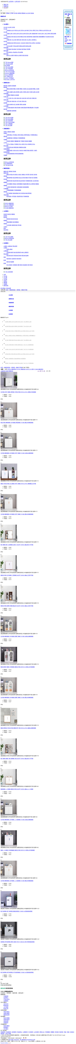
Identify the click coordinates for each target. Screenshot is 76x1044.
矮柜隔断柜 (42, 36)
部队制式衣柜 (17, 255)
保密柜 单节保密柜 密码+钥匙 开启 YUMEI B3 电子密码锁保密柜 (18, 941)
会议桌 (5, 41)
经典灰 (16, 174)
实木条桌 (19, 49)
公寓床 (5, 246)
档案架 (37, 184)
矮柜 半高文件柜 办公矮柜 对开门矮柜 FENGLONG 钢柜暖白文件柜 (18, 483)
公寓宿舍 (9, 246)
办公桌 (5, 27)
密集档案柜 (9, 222)
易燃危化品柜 (22, 147)
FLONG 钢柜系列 (21, 369)
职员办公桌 (48, 30)
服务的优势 (7, 1014)
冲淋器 (25, 150)
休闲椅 (5, 103)
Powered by (6, 1042)
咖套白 (24, 174)
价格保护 (6, 1022)
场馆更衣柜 (15, 225)
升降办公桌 (42, 30)
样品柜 (26, 141)
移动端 (5, 7)
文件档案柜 (9, 184)
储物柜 (5, 185)
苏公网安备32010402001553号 (27, 1039)
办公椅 (9, 27)
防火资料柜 (32, 184)
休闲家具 (14, 1032)
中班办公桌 (17, 30)
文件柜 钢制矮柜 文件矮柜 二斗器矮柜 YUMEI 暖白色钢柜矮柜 (17, 880)
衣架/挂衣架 (25, 55)
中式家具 (30, 1032)
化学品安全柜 (10, 147)
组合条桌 (14, 49)
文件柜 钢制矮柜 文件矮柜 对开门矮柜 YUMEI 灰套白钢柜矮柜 (17, 453)
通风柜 (9, 131)
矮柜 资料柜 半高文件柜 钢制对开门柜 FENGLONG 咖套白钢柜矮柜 (18, 728)
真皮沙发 (19, 98)
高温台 (12, 144)
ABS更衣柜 (36, 180)
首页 (5, 274)
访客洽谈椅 (53, 33)
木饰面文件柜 (10, 36)
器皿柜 (12, 141)
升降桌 (8, 13)
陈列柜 (61, 1032)
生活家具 (6, 243)
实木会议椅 (9, 46)
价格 (7, 371)
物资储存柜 (13, 187)
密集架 (14, 184)
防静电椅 (14, 110)
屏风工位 (42, 1032)
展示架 (16, 219)
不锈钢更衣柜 (28, 180)
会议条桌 (38, 43)
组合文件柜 (22, 177)
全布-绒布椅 (29, 88)
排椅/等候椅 (17, 107)
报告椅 (2, 1033)
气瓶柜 (22, 141)
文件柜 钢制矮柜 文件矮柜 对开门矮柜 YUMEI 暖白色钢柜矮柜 (17, 514)
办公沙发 (27, 13)
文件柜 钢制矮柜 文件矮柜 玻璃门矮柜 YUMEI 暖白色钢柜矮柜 (17, 697)
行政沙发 (6, 96)
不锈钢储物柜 (17, 190)
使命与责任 (7, 1011)
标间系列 (19, 258)
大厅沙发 (19, 101)
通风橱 (23, 13)
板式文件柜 (17, 36)
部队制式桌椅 (24, 255)
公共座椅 (6, 106)
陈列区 (9, 214)
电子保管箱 (22, 193)
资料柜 (10, 171)
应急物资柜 (7, 152)
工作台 (5, 142)
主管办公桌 (23, 30)
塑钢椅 (12, 95)
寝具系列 (9, 258)
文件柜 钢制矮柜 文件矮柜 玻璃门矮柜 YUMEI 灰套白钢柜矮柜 (17, 636)
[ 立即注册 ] (17, 1)
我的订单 (6, 4)
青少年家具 (9, 265)
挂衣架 (72, 1032)
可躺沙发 (9, 39)
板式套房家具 (17, 252)
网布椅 (5, 85)
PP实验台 (15, 134)
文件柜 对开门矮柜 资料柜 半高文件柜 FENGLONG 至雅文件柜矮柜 (18, 392)
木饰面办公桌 (10, 30)
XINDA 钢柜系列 (11, 369)
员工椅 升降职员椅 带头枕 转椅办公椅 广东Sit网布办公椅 (18, 340)
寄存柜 (19, 225)
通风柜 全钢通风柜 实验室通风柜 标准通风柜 (15, 358)
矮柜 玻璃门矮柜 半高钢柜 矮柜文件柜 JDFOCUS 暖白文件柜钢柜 (18, 667)
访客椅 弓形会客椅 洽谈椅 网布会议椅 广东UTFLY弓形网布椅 (19, 363)
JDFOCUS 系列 (30, 369)
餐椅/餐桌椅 (30, 107)
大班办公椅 (16, 33)
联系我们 (6, 1027)
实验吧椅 (9, 110)
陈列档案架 (16, 222)
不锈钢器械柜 (10, 190)
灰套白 (20, 174)
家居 (5, 263)
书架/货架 (6, 194)
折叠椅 (8, 95)
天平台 (8, 144)
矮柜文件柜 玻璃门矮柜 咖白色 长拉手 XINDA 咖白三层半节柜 (17, 605)
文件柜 (15, 13)
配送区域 (6, 1005)
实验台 (5, 131)
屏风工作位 (36, 30)
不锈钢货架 (26, 196)
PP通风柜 (15, 138)
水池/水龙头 (16, 150)
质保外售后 (7, 1019)
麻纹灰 (8, 174)
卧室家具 (25, 265)
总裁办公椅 (9, 33)
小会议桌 (22, 43)
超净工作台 (25, 144)
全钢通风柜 (9, 138)
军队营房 (14, 246)
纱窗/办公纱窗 (18, 55)
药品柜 (8, 141)
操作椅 (5, 109)
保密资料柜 (29, 36)
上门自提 (6, 1007)
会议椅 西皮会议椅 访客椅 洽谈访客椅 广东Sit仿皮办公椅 (18, 326)
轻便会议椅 (28, 46)
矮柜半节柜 (28, 177)
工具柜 (8, 187)
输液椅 (12, 261)
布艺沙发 (29, 98)
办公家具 (6, 24)
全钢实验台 (9, 134)
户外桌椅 (36, 107)
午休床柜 (47, 36)
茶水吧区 (6, 229)
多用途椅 (13, 85)
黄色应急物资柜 (19, 153)
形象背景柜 (36, 36)
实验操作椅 (34, 33)
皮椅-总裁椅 (10, 92)
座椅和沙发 (7, 82)
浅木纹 (31, 174)
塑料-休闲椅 (23, 104)
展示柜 (12, 219)
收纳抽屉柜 (26, 187)
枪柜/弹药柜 (28, 193)
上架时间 (3, 371)
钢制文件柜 (23, 36)
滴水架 (21, 150)
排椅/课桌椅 (24, 107)
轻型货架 (9, 196)
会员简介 (6, 997)
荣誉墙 (8, 219)
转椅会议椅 (22, 46)
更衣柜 (14, 171)
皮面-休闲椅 (10, 104)
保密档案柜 (20, 184)
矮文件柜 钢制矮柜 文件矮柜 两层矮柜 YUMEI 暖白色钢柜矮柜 (17, 422)
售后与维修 (7, 1018)
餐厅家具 (20, 265)
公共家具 (6, 211)
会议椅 (5, 44)
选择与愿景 (7, 1013)
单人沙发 (14, 98)
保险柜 (5, 191)
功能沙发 (34, 98)
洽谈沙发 (9, 101)
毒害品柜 (16, 147)
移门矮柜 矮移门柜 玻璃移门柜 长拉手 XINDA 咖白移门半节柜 (17, 758)
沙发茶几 (6, 38)
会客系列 (14, 258)
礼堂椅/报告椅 (10, 107)
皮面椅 (9, 85)
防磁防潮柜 (26, 184)
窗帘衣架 (6, 53)
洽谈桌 (27, 43)
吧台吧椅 (20, 52)
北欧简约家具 (10, 252)
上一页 (39, 371)
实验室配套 (7, 149)
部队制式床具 (10, 255)
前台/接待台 (10, 52)
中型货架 (14, 196)
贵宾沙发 (24, 39)
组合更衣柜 (22, 180)
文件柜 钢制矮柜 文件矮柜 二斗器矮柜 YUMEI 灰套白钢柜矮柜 (17, 819)
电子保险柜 (9, 193)
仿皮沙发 (24, 98)
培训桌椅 (6, 47)
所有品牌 (8, 288)
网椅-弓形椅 (23, 88)
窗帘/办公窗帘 (10, 55)
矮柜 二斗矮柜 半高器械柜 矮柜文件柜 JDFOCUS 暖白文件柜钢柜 (18, 850)
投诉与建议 (7, 1025)
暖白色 (12, 174)
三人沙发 (9, 98)
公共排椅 (9, 225)
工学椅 (11, 13)
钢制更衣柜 (9, 180)
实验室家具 (7, 128)
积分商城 (3, 288)
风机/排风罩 (30, 150)
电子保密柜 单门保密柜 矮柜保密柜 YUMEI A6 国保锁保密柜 (16, 911)
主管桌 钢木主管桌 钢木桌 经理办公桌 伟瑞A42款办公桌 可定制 (19, 354)
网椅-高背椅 (10, 88)
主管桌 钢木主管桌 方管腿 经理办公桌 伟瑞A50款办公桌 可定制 (19, 331)
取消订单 (6, 1008)
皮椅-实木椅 (36, 92)
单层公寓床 (9, 249)
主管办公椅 (22, 33)
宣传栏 (5, 214)
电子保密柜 (34, 177)
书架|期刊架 (20, 196)
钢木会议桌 (17, 43)
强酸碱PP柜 (17, 141)
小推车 (35, 150)
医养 (5, 260)
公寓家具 (25, 1032)
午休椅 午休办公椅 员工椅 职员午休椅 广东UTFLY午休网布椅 (19, 349)
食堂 (5, 228)
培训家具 (8, 1032)
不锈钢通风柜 (21, 138)
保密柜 (19, 13)
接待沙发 (19, 39)
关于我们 (6, 1029)
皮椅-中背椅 (23, 92)
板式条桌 (24, 49)
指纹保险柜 (16, 193)
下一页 (43, 371)
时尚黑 (27, 174)
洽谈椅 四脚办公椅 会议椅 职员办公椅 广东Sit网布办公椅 (18, 321)
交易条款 (6, 1000)
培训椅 (28, 49)
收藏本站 (6, 6)
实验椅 (5, 155)
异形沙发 (24, 101)
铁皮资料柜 (16, 177)
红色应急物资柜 (11, 153)
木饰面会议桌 (10, 43)
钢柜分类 (6, 171)
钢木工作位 (29, 30)
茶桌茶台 (15, 52)
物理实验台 (27, 134)
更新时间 (10, 371)
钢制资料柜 (9, 177)
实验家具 (3, 1032)
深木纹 (35, 174)
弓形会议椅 (16, 46)
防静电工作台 (31, 144)
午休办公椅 (41, 33)
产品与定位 (7, 999)
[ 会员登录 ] (11, 1)
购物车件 (3, 16)
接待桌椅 (6, 50)
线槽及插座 (9, 150)
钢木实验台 (21, 134)
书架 (65, 1032)
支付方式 (6, 1004)
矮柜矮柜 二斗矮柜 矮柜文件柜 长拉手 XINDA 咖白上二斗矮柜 (17, 789)
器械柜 (30, 141)
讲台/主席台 (32, 43)
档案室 (13, 214)
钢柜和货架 (7, 168)
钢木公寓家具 (24, 252)
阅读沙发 (14, 101)
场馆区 (5, 223)
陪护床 (8, 261)
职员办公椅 (28, 33)
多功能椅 (16, 95)
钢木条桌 (9, 49)
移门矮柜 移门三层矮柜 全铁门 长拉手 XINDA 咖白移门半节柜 (17, 544)
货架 (68, 1032)
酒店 (5, 257)
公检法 (5, 226)
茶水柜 (52, 36)
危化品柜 (6, 145)
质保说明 (6, 1021)
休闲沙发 (6, 99)
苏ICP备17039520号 (14, 1039)
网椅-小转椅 (36, 88)
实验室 (66, 40)
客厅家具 (30, 265)
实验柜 (13, 131)
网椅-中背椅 (16, 88)
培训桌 (32, 13)
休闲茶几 (34, 39)
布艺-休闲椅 (16, 104)
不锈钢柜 (6, 188)
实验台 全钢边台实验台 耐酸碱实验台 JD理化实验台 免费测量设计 (20, 335)
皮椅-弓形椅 (29, 92)
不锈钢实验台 (34, 134)
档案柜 (5, 182)
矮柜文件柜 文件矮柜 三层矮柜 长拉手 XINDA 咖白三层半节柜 (17, 575)
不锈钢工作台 (17, 144)
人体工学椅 (47, 33)
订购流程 (6, 996)
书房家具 (15, 265)
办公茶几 (29, 39)
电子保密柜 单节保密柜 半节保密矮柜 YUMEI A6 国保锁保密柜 (17, 972)
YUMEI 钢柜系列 (38, 369)
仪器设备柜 (20, 187)
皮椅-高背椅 (16, 92)
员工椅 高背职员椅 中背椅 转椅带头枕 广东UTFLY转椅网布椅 (19, 344)
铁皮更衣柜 (16, 180)
